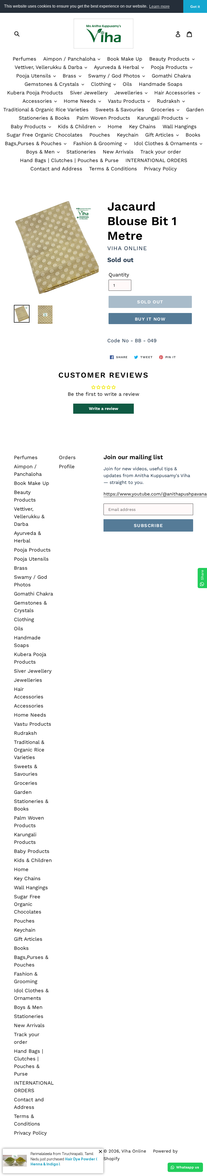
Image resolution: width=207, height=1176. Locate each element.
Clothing (102, 84)
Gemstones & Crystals (52, 84)
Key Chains (142, 126)
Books (193, 135)
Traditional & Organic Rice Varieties (46, 110)
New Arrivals (118, 152)
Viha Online (133, 1151)
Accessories (38, 101)
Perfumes (24, 59)
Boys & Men (41, 152)
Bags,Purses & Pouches (34, 143)
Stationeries (81, 152)
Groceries (163, 110)
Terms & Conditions (113, 169)
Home (115, 126)
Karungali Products (161, 118)
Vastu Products (127, 101)
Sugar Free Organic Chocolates (45, 135)
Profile (67, 466)
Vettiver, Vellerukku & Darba (49, 67)
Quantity (119, 275)
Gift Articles (160, 135)
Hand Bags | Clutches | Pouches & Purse (69, 160)
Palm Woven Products (103, 118)
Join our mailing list (133, 457)
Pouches (99, 135)
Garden (195, 110)
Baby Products (29, 126)
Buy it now (150, 319)
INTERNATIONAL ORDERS (156, 160)
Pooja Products (170, 67)
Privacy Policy (160, 169)
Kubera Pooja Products (35, 93)
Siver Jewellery (89, 93)
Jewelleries (129, 93)
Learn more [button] (159, 6)
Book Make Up (124, 59)
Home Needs (81, 101)
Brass (70, 76)
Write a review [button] (103, 408)
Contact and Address (56, 169)
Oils (127, 84)
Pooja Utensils (34, 76)
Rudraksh (169, 101)
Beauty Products (170, 59)
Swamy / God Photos (115, 76)
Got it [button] (195, 7)
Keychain (127, 135)
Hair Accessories (175, 93)
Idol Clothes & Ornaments (166, 143)
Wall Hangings (180, 126)
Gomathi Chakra (171, 76)
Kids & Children (77, 126)
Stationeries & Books (44, 118)
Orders (67, 457)
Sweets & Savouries (119, 110)
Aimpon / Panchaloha (70, 59)
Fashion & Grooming (98, 143)
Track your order (160, 152)
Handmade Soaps (161, 84)
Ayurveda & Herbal (117, 67)
